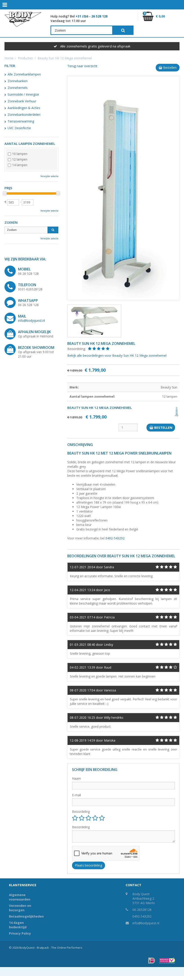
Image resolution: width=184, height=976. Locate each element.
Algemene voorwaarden (19, 897)
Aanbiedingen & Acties (24, 108)
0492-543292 (115, 538)
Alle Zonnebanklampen (24, 74)
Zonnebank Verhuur (22, 101)
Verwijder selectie (49, 176)
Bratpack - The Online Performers (59, 948)
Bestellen (169, 67)
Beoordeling (81, 811)
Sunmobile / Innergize (23, 94)
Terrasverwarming (21, 121)
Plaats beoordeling (88, 865)
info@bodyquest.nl (31, 320)
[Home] (23, 19)
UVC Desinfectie (19, 128)
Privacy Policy (20, 933)
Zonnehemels (18, 88)
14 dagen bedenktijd (17, 924)
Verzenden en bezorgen (20, 907)
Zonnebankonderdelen (24, 114)
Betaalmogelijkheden (24, 916)
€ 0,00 (154, 15)
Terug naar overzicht (82, 66)
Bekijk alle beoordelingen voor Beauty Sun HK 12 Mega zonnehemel (116, 355)
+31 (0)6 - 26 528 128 (91, 16)
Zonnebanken (18, 81)
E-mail (76, 795)
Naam (76, 778)
